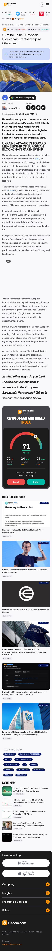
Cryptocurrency (11, 764)
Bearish (16, 482)
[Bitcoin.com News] (9, 4)
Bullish (36, 482)
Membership (38, 770)
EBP (37, 158)
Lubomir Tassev (14, 108)
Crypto (8, 759)
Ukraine (8, 775)
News (4, 25)
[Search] (42, 4)
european (8, 770)
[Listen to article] (5, 97)
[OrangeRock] (18, 18)
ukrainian (21, 775)
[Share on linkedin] (43, 107)
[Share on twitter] (33, 107)
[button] (33, 97)
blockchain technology (30, 754)
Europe (34, 764)
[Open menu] (47, 4)
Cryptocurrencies (23, 759)
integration (23, 770)
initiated (11, 190)
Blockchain (12, 25)
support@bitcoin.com (12, 944)
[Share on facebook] (28, 107)
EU (25, 764)
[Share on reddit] (38, 107)
